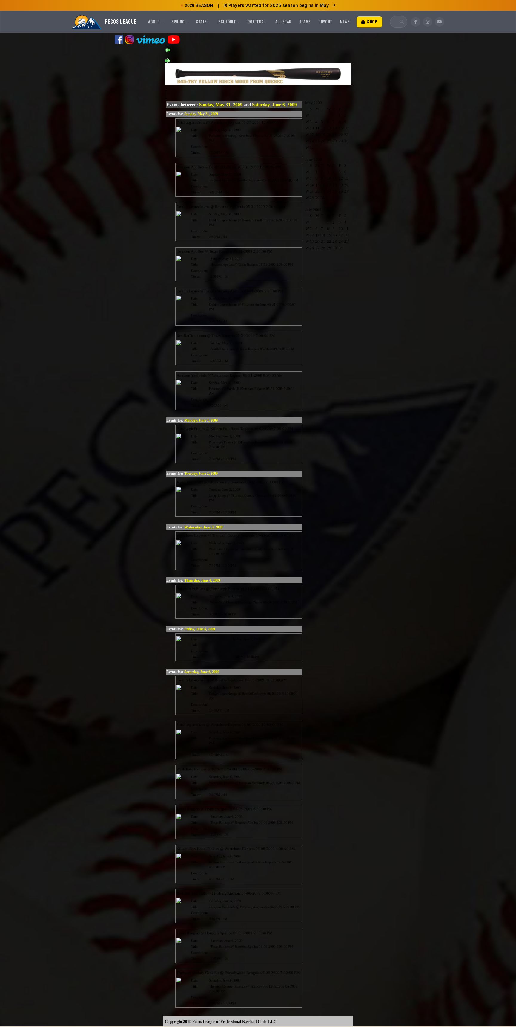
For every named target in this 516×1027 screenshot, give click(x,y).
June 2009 (313, 159)
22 (341, 134)
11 (317, 128)
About (154, 22)
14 (335, 128)
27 (329, 141)
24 (312, 141)
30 (346, 141)
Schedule (227, 22)
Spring (178, 22)
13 (329, 128)
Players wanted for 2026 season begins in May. (279, 5)
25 (317, 141)
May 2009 (313, 102)
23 (346, 134)
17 (312, 134)
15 (341, 128)
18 (317, 134)
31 (312, 147)
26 (323, 141)
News (345, 22)
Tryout (325, 22)
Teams (305, 22)
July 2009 (313, 209)
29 (341, 141)
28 (335, 141)
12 (323, 128)
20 (329, 134)
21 (335, 134)
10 (312, 128)
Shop (371, 22)
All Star (283, 22)
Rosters (256, 22)
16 (346, 128)
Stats (201, 22)
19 (323, 134)
